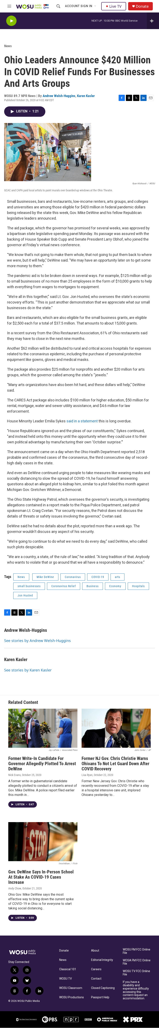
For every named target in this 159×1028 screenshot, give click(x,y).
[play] (11, 20)
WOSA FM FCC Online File (137, 962)
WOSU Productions (71, 997)
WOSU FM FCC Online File (136, 951)
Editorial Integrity (102, 960)
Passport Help (100, 997)
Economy (115, 586)
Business (93, 586)
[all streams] (153, 20)
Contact (96, 978)
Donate (142, 6)
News (8, 46)
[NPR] (71, 1019)
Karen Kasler (86, 96)
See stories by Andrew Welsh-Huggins (37, 640)
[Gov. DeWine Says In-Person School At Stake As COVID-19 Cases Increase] (42, 841)
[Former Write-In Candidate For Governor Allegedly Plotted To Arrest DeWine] (42, 728)
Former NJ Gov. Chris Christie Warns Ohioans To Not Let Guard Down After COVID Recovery (115, 763)
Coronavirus (73, 577)
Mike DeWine (45, 577)
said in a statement (82, 421)
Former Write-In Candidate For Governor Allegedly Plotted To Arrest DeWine (42, 763)
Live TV (115, 6)
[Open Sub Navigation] (95, 6)
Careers (96, 969)
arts (117, 577)
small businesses (29, 586)
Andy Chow (14, 888)
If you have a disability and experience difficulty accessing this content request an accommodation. (136, 990)
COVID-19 (98, 577)
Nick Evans (14, 775)
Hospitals (138, 586)
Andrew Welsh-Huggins (59, 96)
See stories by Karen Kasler (28, 670)
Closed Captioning (103, 988)
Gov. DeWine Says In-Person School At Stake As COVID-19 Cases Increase (41, 877)
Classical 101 (67, 969)
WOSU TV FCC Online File (136, 973)
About (95, 950)
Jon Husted (25, 595)
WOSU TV (65, 978)
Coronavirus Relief (63, 586)
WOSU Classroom (70, 988)
